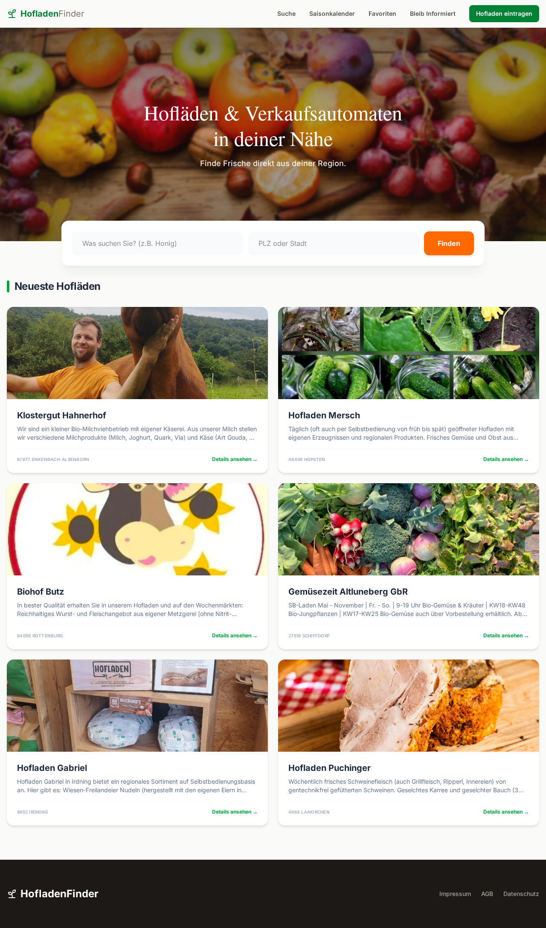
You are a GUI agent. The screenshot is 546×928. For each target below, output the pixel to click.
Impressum (455, 893)
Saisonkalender (332, 13)
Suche (286, 13)
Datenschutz (521, 893)
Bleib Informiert (433, 13)
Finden (449, 243)
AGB (487, 893)
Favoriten (382, 13)
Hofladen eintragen (504, 13)
